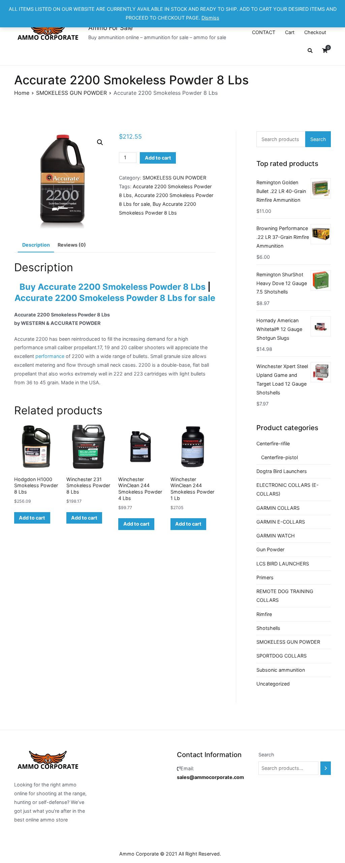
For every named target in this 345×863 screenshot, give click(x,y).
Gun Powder (270, 549)
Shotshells (268, 628)
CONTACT (263, 32)
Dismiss (210, 18)
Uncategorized (273, 684)
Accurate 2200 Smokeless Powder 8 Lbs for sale (114, 298)
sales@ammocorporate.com (210, 777)
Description (36, 245)
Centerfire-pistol (279, 457)
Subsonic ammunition (280, 670)
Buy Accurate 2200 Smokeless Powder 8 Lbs (113, 287)
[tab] (36, 245)
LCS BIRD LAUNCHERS (282, 563)
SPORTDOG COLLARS (281, 656)
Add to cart (158, 158)
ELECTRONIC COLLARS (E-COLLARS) (287, 489)
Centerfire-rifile (273, 443)
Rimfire (264, 614)
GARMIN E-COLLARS (280, 522)
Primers (265, 577)
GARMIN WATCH (275, 535)
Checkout (315, 32)
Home (21, 92)
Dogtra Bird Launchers (281, 471)
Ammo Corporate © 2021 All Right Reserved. (170, 854)
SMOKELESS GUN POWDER (71, 92)
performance (49, 356)
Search (318, 139)
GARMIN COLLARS (278, 508)
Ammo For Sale (110, 28)
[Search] (325, 768)
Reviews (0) (72, 245)
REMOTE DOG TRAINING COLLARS (284, 595)
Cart (289, 32)
